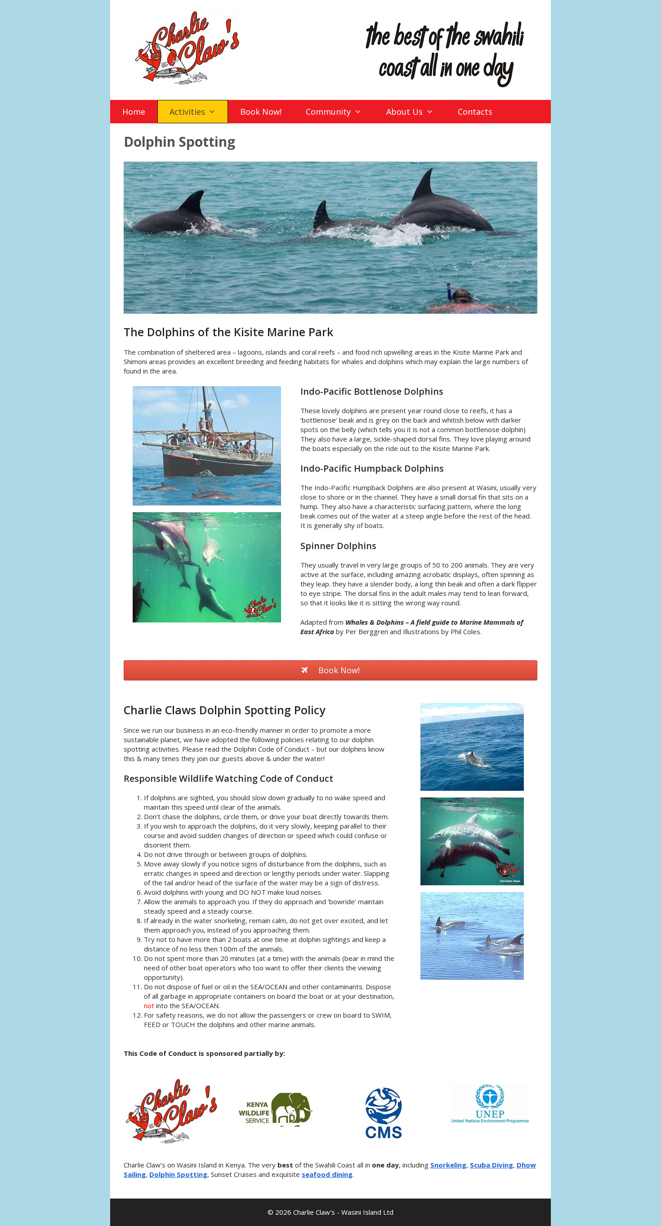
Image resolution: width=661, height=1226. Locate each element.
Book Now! (260, 111)
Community (328, 111)
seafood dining (327, 1174)
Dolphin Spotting (178, 1174)
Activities (187, 111)
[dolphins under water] (207, 619)
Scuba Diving (491, 1164)
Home (133, 111)
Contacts (475, 111)
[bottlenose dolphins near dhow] (207, 502)
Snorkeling (448, 1164)
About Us (404, 111)
